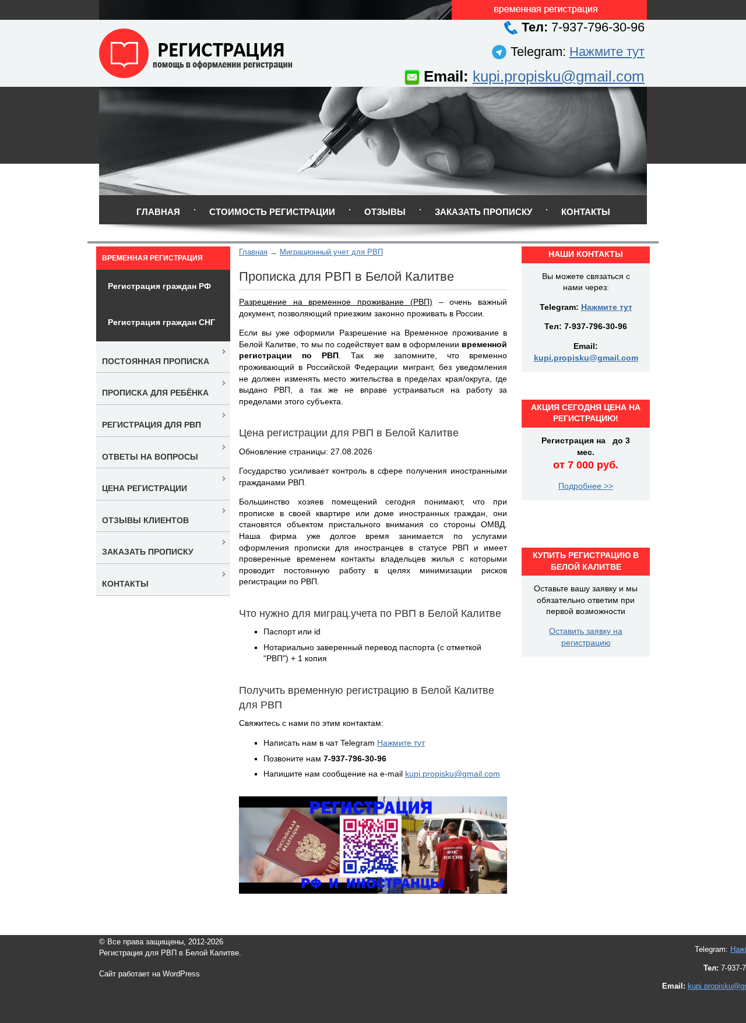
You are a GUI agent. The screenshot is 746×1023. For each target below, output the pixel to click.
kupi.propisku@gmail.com (559, 76)
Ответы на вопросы (150, 456)
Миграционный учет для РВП (331, 252)
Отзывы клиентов (145, 520)
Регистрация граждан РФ (159, 286)
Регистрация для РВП (151, 424)
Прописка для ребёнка (155, 392)
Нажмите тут (607, 51)
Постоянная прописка (155, 361)
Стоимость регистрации (272, 212)
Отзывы (385, 212)
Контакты (585, 212)
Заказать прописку (483, 212)
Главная (158, 212)
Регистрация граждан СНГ (161, 322)
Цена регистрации (144, 488)
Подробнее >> (585, 486)
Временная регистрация (152, 258)
